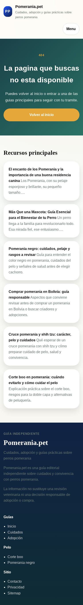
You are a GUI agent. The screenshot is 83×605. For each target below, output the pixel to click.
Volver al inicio (41, 115)
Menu (71, 29)
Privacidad (16, 587)
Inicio (12, 526)
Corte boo (15, 557)
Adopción (15, 538)
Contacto (15, 581)
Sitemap (14, 593)
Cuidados (15, 532)
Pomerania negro (21, 562)
